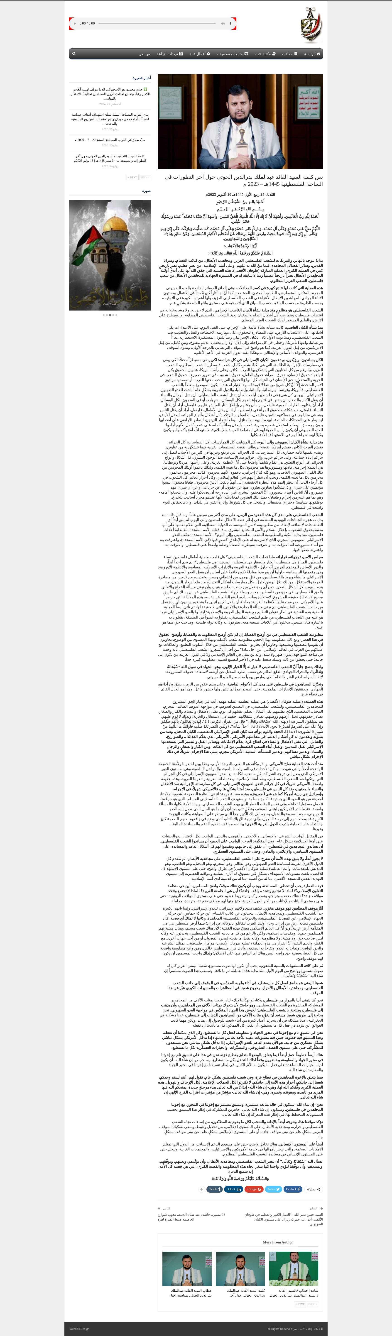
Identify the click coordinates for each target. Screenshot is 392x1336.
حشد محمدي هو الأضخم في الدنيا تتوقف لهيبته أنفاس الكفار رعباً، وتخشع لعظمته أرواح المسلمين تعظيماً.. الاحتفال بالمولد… (110, 94)
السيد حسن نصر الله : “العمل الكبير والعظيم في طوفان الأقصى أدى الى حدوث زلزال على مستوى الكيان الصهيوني (284, 1219)
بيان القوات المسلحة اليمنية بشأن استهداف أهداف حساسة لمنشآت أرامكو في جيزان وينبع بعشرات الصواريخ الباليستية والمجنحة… (110, 119)
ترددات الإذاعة (167, 54)
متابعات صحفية (231, 54)
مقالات (287, 54)
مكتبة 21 (264, 54)
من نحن (144, 54)
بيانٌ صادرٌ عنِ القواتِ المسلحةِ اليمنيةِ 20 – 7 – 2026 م (110, 140)
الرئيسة (310, 54)
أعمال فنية (197, 54)
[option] (110, 256)
